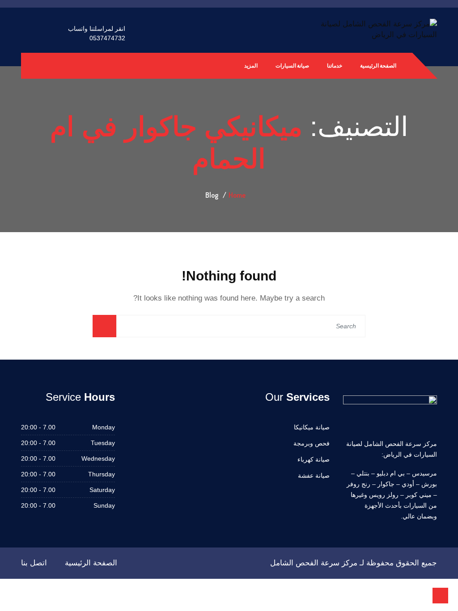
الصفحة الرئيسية (378, 65)
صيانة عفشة (314, 475)
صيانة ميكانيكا (312, 427)
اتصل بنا (34, 563)
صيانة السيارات (292, 65)
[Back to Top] (440, 595)
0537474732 (107, 38)
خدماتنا (334, 65)
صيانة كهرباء (313, 459)
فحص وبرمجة (311, 443)
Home (237, 195)
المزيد (251, 65)
